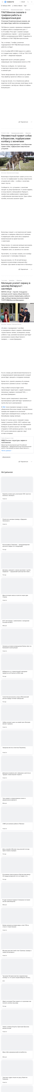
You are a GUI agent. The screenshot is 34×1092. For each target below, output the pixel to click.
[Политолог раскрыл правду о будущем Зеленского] (17, 514)
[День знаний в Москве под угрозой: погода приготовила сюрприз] (17, 844)
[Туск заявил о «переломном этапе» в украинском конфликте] (17, 793)
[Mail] (5, 2)
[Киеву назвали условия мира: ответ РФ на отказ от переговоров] (17, 920)
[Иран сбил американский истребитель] (17, 1047)
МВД (3, 407)
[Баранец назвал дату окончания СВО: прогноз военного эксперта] (17, 488)
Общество (27, 9)
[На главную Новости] (10, 2)
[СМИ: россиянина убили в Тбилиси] (17, 818)
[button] (17, 161)
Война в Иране (18, 5)
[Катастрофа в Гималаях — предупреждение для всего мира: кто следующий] (17, 539)
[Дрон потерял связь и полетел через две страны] (17, 590)
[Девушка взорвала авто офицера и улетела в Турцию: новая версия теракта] (17, 768)
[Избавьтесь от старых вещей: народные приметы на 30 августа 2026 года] (17, 666)
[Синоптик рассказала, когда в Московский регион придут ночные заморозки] (17, 691)
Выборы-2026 (7, 5)
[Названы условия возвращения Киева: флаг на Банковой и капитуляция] (17, 641)
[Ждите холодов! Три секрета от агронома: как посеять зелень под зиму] (17, 996)
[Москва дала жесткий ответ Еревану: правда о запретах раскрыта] (17, 945)
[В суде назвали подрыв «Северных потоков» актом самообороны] (17, 894)
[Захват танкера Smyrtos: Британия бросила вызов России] (17, 1021)
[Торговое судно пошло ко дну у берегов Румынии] (17, 1072)
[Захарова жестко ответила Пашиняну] (17, 742)
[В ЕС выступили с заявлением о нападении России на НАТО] (17, 615)
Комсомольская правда (17, 9)
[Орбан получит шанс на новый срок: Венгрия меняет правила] (17, 717)
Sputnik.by (11, 280)
